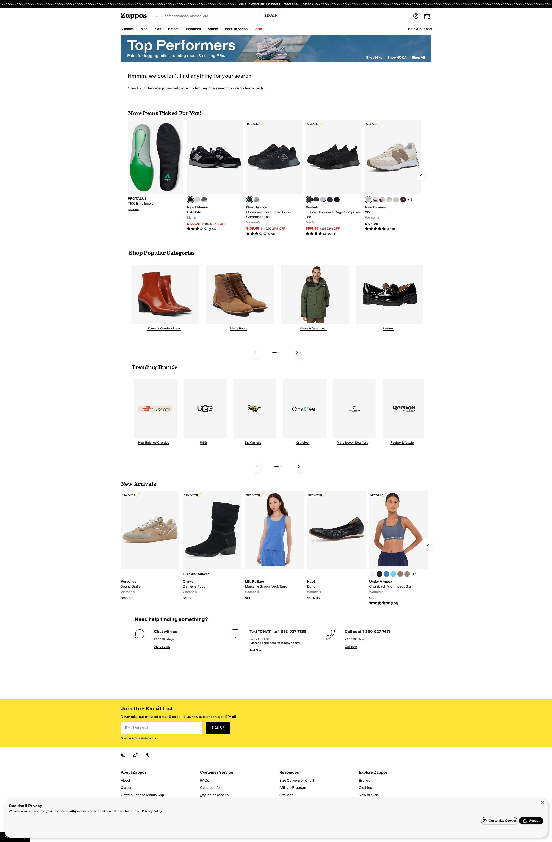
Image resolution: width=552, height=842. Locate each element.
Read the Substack (297, 4)
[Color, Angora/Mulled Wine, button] (382, 199)
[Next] (420, 174)
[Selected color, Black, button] (190, 199)
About (125, 780)
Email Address (136, 728)
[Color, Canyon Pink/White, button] (400, 574)
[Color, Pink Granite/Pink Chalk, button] (396, 199)
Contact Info (210, 788)
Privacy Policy (152, 811)
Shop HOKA (397, 57)
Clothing (365, 788)
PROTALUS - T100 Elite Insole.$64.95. (155, 166)
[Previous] (255, 352)
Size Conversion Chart (296, 780)
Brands (364, 780)
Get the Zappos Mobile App (142, 795)
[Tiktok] (135, 755)
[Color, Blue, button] (197, 199)
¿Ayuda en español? (215, 795)
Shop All (418, 57)
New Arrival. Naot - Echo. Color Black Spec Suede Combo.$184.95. (336, 546)
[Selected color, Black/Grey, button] (249, 199)
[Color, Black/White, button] (336, 199)
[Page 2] (279, 352)
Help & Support (420, 29)
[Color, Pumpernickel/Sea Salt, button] (403, 199)
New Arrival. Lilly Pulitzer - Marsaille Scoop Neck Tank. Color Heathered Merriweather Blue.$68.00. (274, 546)
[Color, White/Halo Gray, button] (372, 574)
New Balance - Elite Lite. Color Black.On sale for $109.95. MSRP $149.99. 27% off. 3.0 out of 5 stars (215, 175)
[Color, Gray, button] (323, 199)
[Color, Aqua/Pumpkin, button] (256, 199)
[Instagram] (123, 755)
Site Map (286, 795)
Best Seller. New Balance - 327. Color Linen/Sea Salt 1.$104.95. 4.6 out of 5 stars (393, 175)
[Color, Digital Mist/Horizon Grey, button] (375, 199)
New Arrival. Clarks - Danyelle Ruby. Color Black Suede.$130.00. (212, 546)
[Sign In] (416, 16)
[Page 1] (274, 352)
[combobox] (206, 16)
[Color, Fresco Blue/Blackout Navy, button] (393, 574)
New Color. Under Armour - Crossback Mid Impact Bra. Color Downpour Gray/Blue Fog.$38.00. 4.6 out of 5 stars (398, 548)
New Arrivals (369, 795)
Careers (127, 788)
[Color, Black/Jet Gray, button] (379, 574)
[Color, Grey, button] (204, 199)
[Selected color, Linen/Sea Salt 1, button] (368, 199)
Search (271, 15)
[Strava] (147, 755)
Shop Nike (374, 57)
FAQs (204, 780)
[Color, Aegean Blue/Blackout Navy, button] (386, 574)
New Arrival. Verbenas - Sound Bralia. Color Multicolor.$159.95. (150, 546)
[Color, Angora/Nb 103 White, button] (389, 199)
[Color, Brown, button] (316, 199)
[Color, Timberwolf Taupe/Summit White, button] (407, 574)
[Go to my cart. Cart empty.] (427, 16)
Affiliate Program (292, 788)
